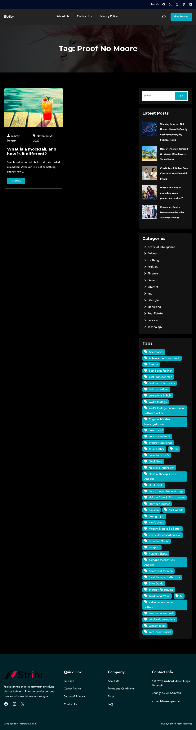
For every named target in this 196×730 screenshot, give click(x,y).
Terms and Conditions (121, 688)
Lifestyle (153, 300)
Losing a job (156, 516)
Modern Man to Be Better (165, 528)
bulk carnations (158, 389)
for (176, 449)
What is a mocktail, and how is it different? (31, 151)
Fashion (153, 267)
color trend (156, 430)
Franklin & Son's (159, 455)
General (153, 280)
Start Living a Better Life (164, 577)
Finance (153, 273)
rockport (154, 547)
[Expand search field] (163, 17)
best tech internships (162, 383)
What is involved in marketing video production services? (171, 193)
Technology (155, 327)
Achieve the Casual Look (164, 358)
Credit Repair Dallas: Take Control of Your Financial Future (174, 173)
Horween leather (159, 504)
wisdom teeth (157, 626)
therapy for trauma (161, 589)
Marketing (154, 306)
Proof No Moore (159, 541)
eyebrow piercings (160, 443)
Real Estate (155, 313)
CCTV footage (158, 402)
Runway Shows (158, 554)
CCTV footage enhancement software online (164, 411)
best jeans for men (160, 377)
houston (154, 510)
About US (113, 681)
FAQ (110, 704)
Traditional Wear (159, 596)
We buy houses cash (161, 613)
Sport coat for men (161, 571)
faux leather (156, 449)
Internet (153, 287)
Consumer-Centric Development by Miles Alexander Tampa (172, 212)
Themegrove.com (27, 724)
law (150, 293)
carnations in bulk (160, 395)
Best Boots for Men (160, 370)
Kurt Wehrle (176, 510)
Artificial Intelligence (161, 247)
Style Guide (156, 583)
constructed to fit (159, 436)
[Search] (181, 96)
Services (153, 320)
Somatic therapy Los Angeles (159, 562)
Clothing (153, 260)
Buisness (153, 253)
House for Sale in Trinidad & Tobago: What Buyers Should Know (174, 154)
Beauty (153, 364)
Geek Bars (155, 461)
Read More (16, 181)
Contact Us (70, 704)
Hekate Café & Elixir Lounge (167, 497)
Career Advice (72, 688)
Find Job (69, 681)
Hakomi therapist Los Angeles (160, 477)
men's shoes (156, 522)
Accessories (156, 352)
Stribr (9, 16)
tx (181, 596)
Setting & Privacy (74, 696)
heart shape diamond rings (166, 491)
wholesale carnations (162, 619)
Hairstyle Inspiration (161, 467)
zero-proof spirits (160, 632)
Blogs (111, 696)
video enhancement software (159, 605)
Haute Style (156, 485)
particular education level (165, 535)
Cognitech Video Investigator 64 (157, 422)
